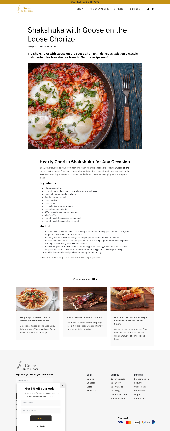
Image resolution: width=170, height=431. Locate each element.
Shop (80, 9)
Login (137, 394)
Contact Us (140, 398)
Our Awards (117, 387)
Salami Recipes (119, 398)
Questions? (140, 387)
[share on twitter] (51, 46)
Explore (135, 9)
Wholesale (139, 390)
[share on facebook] (48, 46)
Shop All (91, 390)
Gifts (89, 387)
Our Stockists (118, 379)
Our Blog (115, 390)
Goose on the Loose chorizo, (63, 191)
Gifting (118, 9)
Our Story (116, 383)
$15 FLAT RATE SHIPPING (85, 2)
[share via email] (55, 46)
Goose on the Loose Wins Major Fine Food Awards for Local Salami (130, 320)
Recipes (32, 46)
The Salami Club (99, 9)
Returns (138, 383)
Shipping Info (141, 379)
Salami (90, 379)
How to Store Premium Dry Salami (84, 317)
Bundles (91, 383)
